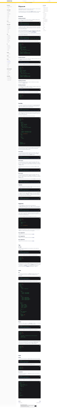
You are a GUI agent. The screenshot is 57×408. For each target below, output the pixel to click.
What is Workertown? (9, 6)
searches (30, 31)
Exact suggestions (45, 21)
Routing (8, 12)
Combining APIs (9, 70)
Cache (8, 65)
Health (44, 29)
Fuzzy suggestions (45, 19)
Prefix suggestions (45, 20)
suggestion (34, 32)
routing (32, 11)
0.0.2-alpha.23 (30, 2)
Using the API (8, 46)
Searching (44, 12)
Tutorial (8, 32)
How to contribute (9, 77)
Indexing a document (45, 7)
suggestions (34, 31)
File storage (8, 40)
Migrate (44, 27)
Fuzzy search (44, 13)
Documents (44, 6)
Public (43, 28)
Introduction (8, 25)
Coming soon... (9, 22)
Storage (8, 16)
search (32, 32)
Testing (8, 71)
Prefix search (44, 14)
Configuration (8, 11)
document (25, 265)
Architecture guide (9, 78)
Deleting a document (45, 11)
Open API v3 (44, 30)
